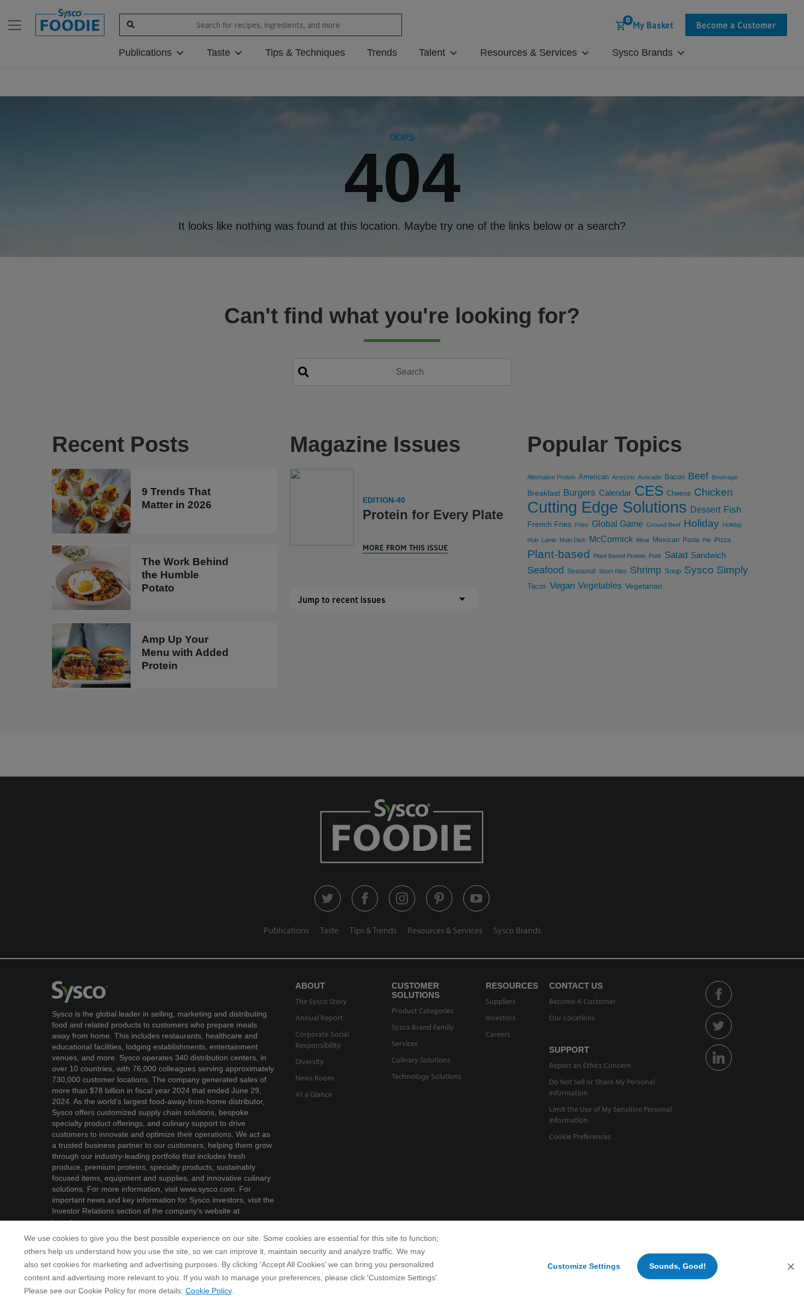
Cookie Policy (208, 1290)
